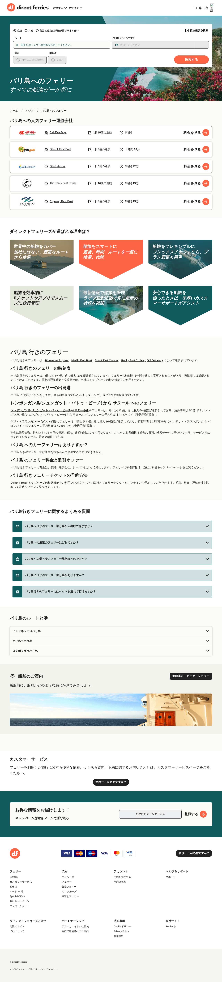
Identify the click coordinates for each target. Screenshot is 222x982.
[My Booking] (195, 7)
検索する (191, 59)
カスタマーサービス (21, 881)
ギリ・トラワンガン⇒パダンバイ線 (33, 421)
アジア (29, 110)
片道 (30, 30)
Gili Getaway (155, 360)
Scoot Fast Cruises (106, 360)
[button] (112, 526)
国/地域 (14, 876)
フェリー (67, 881)
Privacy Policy (121, 931)
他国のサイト (17, 926)
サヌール (90, 395)
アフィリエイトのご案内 (75, 926)
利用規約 (118, 936)
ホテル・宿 (68, 876)
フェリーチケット (19, 906)
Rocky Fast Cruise (132, 360)
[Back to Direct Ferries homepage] (28, 7)
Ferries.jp (171, 926)
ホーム (14, 110)
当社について (17, 931)
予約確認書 (120, 881)
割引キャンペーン (19, 901)
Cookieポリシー (122, 926)
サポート (171, 876)
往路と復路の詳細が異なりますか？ (59, 30)
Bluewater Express (57, 360)
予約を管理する (122, 876)
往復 (19, 30)
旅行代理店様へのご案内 (75, 931)
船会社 (13, 886)
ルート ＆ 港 (16, 891)
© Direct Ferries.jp (18, 962)
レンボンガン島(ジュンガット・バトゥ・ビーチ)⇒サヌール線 (50, 410)
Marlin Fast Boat (81, 360)
